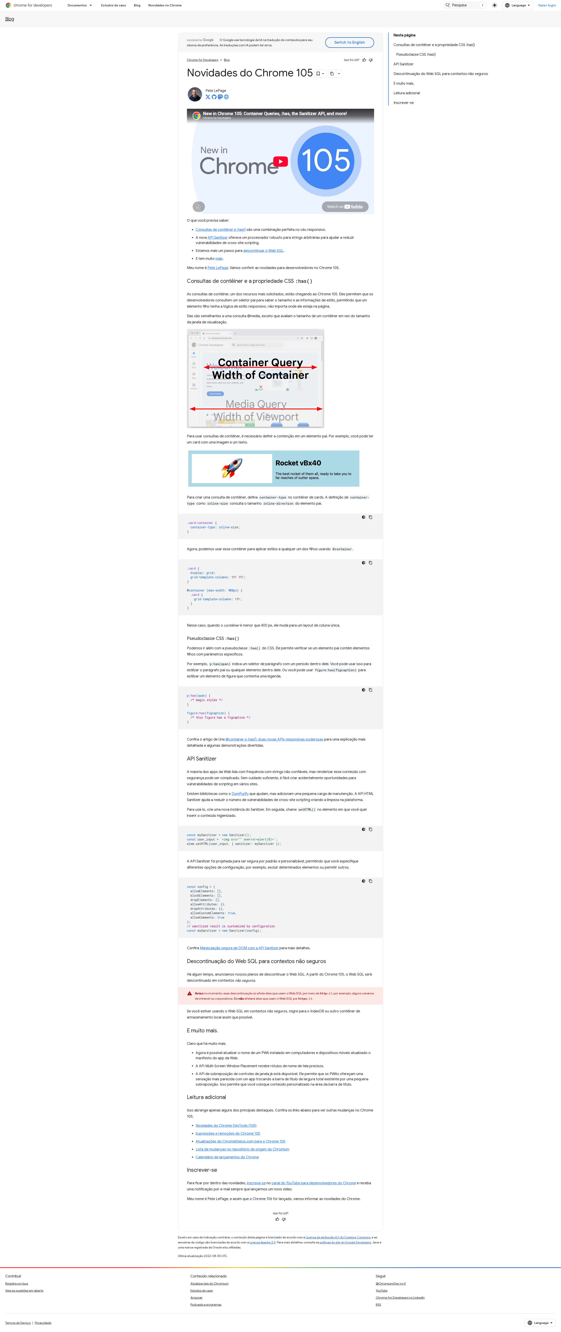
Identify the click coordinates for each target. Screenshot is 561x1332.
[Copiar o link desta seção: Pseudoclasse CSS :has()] (243, 638)
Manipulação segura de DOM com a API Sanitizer (239, 948)
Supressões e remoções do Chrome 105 (228, 1133)
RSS (378, 1305)
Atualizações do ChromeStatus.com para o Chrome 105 (240, 1141)
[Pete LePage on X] (208, 98)
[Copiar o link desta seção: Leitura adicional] (230, 1097)
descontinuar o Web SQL (263, 251)
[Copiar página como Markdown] (332, 73)
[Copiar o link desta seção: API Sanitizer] (221, 759)
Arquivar (196, 1298)
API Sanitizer (218, 237)
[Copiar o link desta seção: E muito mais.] (222, 1031)
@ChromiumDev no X (391, 1284)
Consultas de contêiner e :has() (221, 230)
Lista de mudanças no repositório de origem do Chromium (242, 1149)
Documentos (77, 5)
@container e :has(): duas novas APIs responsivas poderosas (274, 739)
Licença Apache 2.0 (263, 1242)
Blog (137, 5)
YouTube (381, 1291)
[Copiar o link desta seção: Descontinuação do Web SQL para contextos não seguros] (330, 961)
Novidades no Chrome (165, 5)
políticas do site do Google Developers (345, 1242)
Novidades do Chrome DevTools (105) (226, 1126)
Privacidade (43, 1323)
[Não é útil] (370, 60)
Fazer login (547, 5)
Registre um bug (16, 1284)
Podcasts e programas (205, 1305)
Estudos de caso (113, 5)
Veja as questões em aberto (24, 1291)
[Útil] (364, 60)
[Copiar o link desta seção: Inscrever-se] (221, 1170)
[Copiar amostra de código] (370, 517)
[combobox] (465, 5)
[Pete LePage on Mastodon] (220, 98)
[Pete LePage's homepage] (226, 98)
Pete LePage (218, 268)
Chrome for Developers (202, 60)
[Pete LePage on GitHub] (214, 98)
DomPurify (240, 794)
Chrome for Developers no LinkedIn (400, 1298)
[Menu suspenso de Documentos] (92, 5)
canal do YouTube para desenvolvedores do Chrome (314, 1183)
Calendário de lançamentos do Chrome (227, 1157)
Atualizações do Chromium (209, 1284)
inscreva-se (256, 1183)
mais (219, 258)
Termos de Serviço (18, 1323)
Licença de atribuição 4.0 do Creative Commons (338, 1237)
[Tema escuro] (363, 517)
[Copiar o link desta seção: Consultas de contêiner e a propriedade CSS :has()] (316, 281)
